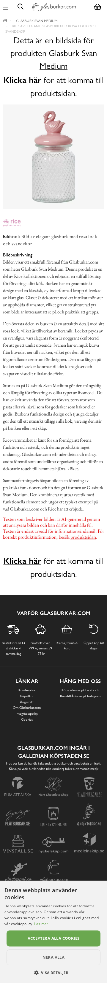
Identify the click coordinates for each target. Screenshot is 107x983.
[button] (54, 972)
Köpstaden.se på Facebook (80, 690)
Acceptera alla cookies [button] (54, 938)
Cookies (27, 719)
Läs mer (41, 923)
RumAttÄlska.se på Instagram (80, 696)
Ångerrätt (27, 702)
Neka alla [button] (54, 957)
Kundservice (26, 690)
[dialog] (53, 932)
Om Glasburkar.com (27, 707)
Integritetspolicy (27, 713)
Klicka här (22, 80)
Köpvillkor (27, 696)
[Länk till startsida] (5, 21)
